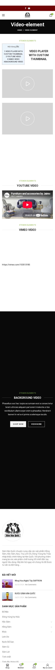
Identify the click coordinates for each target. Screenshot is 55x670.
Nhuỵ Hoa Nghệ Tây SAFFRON (28, 581)
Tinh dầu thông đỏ (10, 662)
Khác (4, 632)
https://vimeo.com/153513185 (16, 265)
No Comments (30, 585)
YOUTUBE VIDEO (13, 56)
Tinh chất (6, 657)
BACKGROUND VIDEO (13, 62)
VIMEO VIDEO (13, 59)
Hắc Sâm (6, 622)
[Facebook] (25, 8)
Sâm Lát (6, 652)
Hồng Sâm (6, 627)
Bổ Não (5, 612)
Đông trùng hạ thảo (11, 617)
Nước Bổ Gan (8, 642)
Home (19, 30)
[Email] (29, 8)
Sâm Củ (5, 647)
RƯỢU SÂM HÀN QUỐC (25, 593)
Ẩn (17, 47)
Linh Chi (5, 637)
